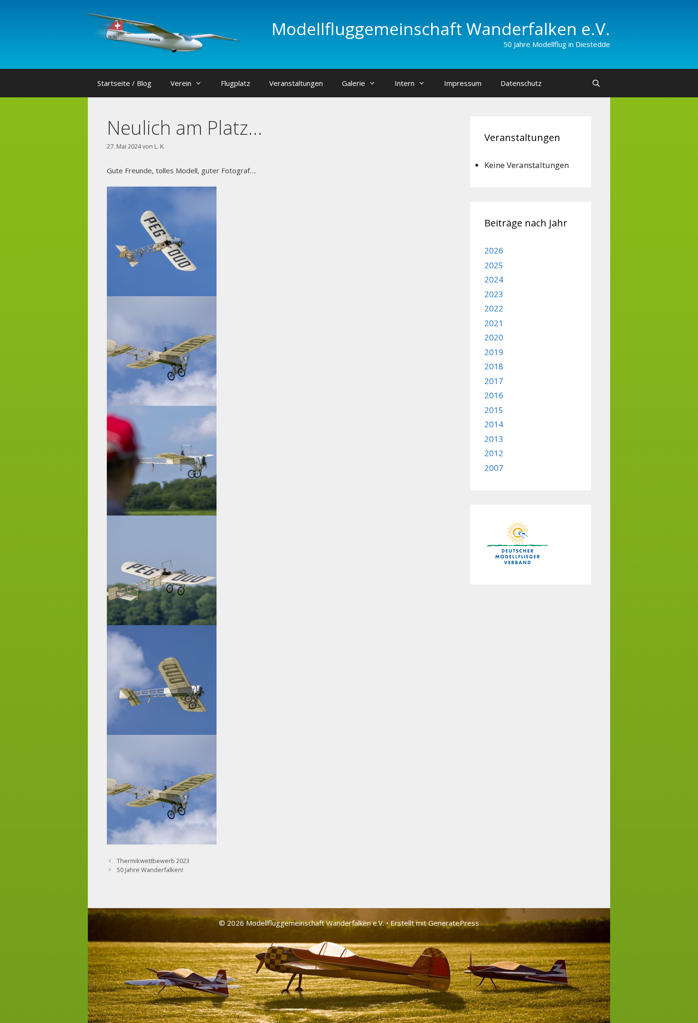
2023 (493, 294)
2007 (493, 467)
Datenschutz (521, 83)
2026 (493, 250)
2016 (493, 395)
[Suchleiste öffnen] (596, 83)
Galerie (353, 83)
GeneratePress (453, 923)
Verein (180, 83)
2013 (493, 438)
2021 (493, 323)
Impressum (462, 83)
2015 (493, 409)
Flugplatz (235, 83)
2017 (493, 380)
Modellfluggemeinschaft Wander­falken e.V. (441, 29)
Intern (405, 83)
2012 (493, 453)
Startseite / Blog (124, 83)
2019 (493, 352)
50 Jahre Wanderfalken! (150, 869)
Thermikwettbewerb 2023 (153, 860)
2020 (493, 337)
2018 (493, 366)
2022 (493, 308)
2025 (493, 265)
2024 (493, 279)
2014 (493, 424)
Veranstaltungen (296, 83)
